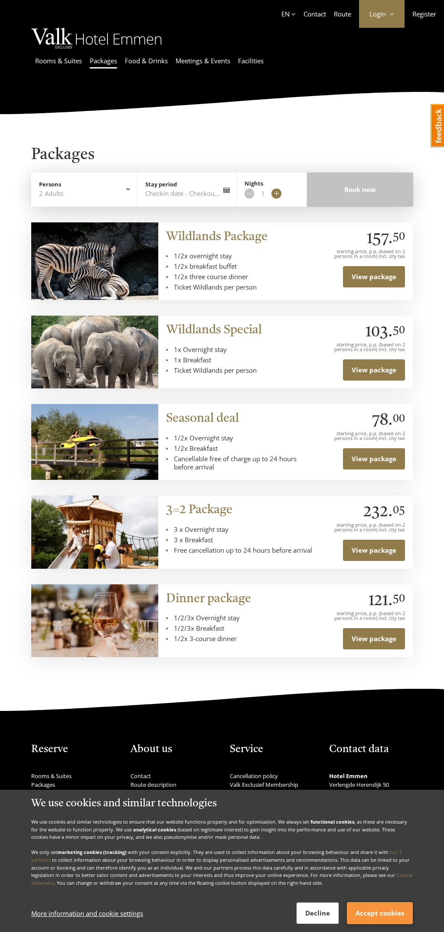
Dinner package (208, 599)
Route (342, 14)
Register (424, 14)
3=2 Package (199, 510)
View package (374, 276)
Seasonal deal (202, 419)
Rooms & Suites (58, 60)
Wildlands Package (217, 237)
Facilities (251, 60)
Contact (315, 14)
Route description (153, 785)
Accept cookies (380, 913)
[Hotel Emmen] (96, 50)
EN (285, 14)
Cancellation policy (254, 776)
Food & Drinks (146, 60)
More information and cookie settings (87, 913)
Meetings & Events (203, 60)
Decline (317, 913)
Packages (103, 60)
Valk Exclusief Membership (264, 785)
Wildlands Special (214, 330)
